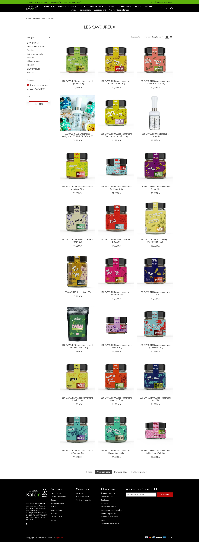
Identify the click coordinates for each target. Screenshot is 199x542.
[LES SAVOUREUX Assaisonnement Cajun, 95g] (155, 166)
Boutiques (105, 500)
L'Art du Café (33, 42)
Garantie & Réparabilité (110, 523)
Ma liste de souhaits (83, 500)
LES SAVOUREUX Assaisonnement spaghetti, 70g (116, 399)
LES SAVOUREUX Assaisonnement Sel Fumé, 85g (116, 188)
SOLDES (137, 6)
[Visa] (153, 537)
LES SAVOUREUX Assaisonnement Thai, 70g (155, 293)
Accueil (28, 18)
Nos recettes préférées (119, 10)
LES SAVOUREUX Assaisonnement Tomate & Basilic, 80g (155, 82)
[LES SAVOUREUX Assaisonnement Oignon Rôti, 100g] (155, 324)
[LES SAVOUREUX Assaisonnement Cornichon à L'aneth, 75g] (77, 324)
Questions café (100, 10)
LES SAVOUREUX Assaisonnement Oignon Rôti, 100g (155, 346)
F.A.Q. (103, 520)
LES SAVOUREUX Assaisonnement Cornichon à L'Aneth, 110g (116, 135)
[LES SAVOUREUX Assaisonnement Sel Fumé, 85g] (116, 166)
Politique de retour (108, 506)
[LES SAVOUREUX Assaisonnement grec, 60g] (155, 377)
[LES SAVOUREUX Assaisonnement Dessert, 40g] (116, 324)
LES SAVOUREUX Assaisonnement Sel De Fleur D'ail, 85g (155, 451)
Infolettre (104, 503)
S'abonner (165, 494)
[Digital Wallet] (159, 537)
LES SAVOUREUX (37, 88)
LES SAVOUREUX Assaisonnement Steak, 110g (77, 399)
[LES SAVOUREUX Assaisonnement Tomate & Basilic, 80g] (155, 60)
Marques (36, 18)
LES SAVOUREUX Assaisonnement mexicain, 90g (77, 188)
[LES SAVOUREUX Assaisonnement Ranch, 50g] (77, 218)
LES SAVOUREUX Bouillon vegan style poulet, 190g (155, 240)
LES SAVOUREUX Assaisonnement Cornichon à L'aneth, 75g (77, 346)
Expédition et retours (109, 517)
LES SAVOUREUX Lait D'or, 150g (77, 292)
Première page (103, 471)
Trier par (147, 37)
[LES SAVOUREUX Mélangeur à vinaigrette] (155, 113)
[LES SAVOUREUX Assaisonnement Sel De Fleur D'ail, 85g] (155, 430)
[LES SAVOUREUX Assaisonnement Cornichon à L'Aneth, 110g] (116, 113)
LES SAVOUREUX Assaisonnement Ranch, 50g (77, 240)
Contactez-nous (107, 496)
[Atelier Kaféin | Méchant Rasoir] (32, 8)
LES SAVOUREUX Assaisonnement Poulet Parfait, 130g (116, 82)
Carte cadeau (85, 10)
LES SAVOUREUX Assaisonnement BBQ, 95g (116, 240)
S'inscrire (79, 493)
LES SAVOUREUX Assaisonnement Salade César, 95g (116, 451)
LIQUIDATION (149, 6)
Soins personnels (35, 54)
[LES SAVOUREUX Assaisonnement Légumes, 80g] (77, 60)
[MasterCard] (150, 537)
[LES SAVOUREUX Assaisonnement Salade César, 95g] (116, 430)
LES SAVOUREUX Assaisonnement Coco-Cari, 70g (116, 293)
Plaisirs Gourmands (36, 46)
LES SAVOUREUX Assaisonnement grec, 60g (155, 399)
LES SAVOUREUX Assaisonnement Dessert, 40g (116, 346)
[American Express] (164, 537)
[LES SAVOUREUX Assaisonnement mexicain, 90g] (77, 166)
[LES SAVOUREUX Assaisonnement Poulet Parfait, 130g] (116, 60)
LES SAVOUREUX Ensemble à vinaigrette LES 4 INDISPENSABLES (77, 135)
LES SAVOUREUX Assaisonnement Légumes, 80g (77, 82)
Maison (30, 57)
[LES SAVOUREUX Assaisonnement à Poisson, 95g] (77, 430)
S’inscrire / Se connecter (165, 2)
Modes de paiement (109, 513)
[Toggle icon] (162, 8)
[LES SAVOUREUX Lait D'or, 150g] (77, 271)
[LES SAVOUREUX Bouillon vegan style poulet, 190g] (155, 218)
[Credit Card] (146, 537)
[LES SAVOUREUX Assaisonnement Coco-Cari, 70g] (116, 271)
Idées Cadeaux (125, 6)
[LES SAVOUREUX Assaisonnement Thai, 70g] (155, 271)
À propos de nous (108, 493)
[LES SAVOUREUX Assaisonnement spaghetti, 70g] (116, 377)
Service (30, 72)
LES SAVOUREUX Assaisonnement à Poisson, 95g (77, 451)
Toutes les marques (39, 85)
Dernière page (120, 471)
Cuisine (30, 50)
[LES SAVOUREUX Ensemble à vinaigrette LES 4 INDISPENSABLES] (77, 113)
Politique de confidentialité (111, 510)
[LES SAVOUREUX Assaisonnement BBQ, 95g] (116, 218)
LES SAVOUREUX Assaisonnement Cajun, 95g (155, 188)
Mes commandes (82, 496)
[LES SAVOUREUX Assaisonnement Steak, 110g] (77, 377)
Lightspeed (59, 538)
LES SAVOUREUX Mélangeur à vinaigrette (155, 135)
